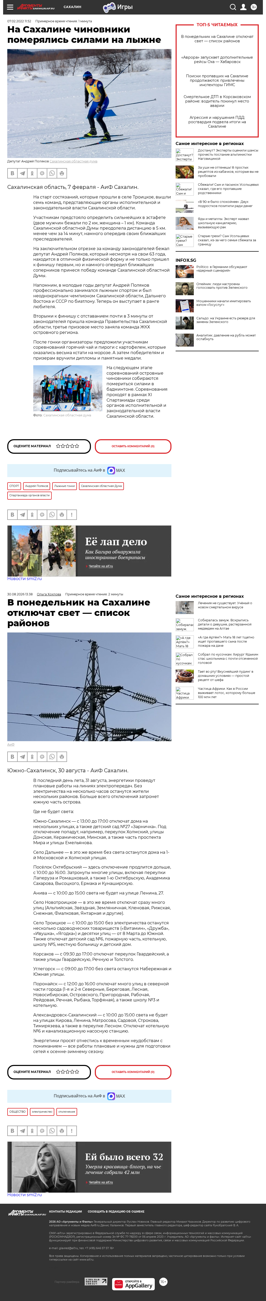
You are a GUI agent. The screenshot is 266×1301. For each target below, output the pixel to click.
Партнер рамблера (67, 1281)
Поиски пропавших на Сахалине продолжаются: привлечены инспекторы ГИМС (217, 80)
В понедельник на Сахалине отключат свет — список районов (217, 39)
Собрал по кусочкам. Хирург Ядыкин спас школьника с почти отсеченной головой (228, 658)
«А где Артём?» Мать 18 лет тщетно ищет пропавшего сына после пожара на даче (226, 641)
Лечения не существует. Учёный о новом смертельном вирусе (225, 605)
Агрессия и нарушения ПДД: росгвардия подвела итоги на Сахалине (217, 122)
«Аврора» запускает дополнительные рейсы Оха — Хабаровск (217, 59)
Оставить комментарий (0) (133, 446)
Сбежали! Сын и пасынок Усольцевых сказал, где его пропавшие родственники (228, 189)
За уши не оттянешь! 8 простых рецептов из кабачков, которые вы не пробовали (228, 172)
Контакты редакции (65, 1211)
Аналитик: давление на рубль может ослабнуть (226, 337)
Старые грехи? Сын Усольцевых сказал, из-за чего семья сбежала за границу (227, 240)
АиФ (11, 744)
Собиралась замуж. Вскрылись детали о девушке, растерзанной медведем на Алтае (224, 624)
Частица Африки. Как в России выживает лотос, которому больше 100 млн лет (226, 693)
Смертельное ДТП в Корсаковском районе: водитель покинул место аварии (217, 101)
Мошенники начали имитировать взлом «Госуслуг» (223, 303)
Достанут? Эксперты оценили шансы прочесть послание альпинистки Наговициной (228, 154)
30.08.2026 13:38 (20, 594)
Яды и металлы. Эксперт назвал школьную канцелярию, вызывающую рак (223, 223)
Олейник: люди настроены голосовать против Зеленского (222, 286)
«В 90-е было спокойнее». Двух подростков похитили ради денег (225, 204)
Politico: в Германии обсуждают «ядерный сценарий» (221, 268)
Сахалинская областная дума (73, 161)
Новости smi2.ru (24, 578)
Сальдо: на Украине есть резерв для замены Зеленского (225, 320)
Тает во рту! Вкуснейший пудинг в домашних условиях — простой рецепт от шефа (225, 676)
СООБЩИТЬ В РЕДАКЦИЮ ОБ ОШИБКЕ (116, 1211)
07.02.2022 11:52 (19, 21)
